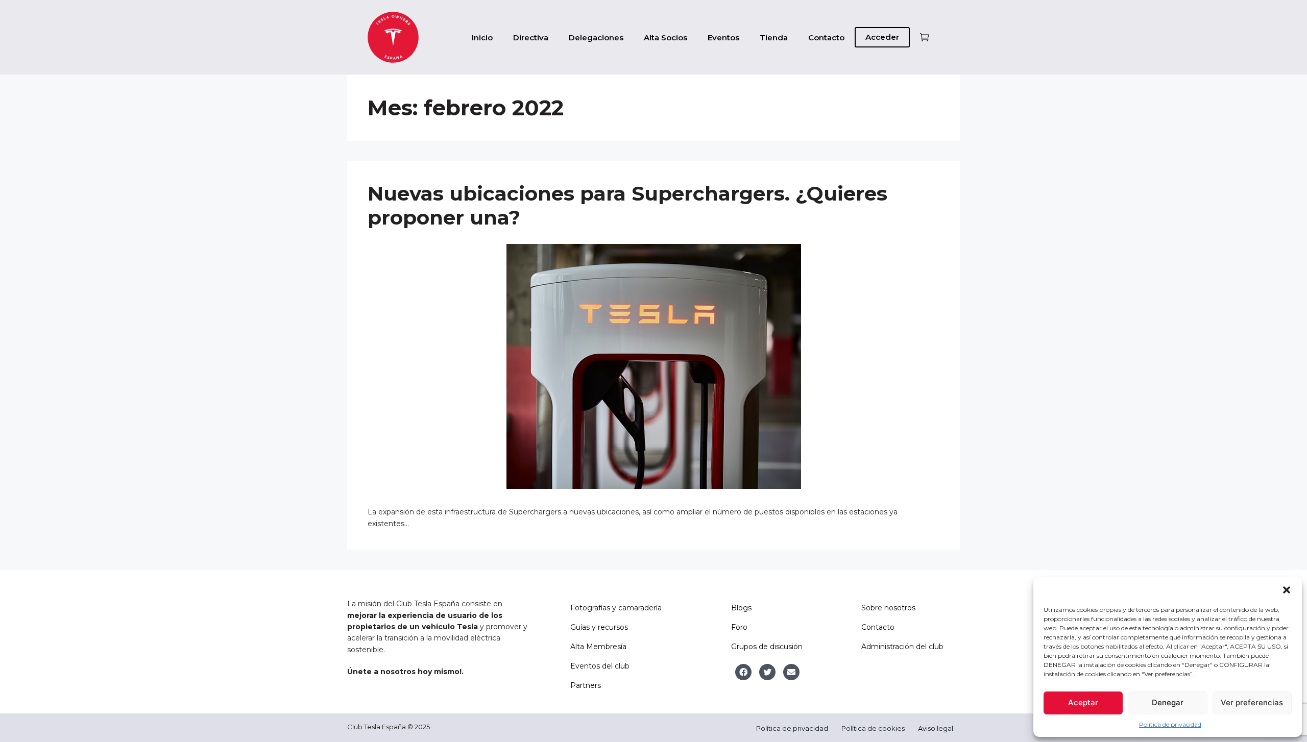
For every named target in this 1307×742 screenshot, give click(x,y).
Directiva (530, 37)
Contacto (826, 37)
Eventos (723, 37)
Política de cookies (873, 728)
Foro (739, 627)
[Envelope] (791, 672)
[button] (1286, 590)
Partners (585, 685)
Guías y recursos (599, 627)
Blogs (741, 607)
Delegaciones (596, 37)
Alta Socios (665, 37)
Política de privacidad (1170, 724)
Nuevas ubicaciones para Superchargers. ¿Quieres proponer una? (627, 205)
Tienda (774, 37)
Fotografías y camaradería (616, 607)
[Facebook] (743, 672)
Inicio (482, 37)
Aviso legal (935, 728)
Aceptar (1083, 702)
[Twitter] (767, 672)
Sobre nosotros (888, 607)
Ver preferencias (1252, 702)
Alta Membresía (598, 646)
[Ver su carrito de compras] (924, 37)
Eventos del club (600, 666)
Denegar (1167, 702)
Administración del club (902, 646)
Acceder (882, 37)
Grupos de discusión (767, 646)
